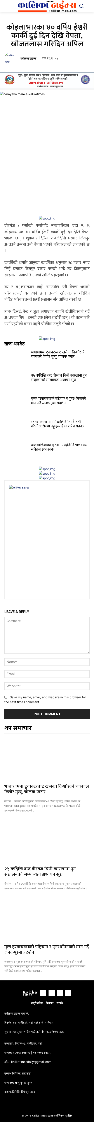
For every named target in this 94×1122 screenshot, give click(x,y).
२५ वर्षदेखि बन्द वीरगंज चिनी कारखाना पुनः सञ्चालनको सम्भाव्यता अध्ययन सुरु (59, 377)
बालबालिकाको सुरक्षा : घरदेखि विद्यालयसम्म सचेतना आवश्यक (60, 447)
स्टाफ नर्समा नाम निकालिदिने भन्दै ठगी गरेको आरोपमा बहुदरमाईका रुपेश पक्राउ (57, 424)
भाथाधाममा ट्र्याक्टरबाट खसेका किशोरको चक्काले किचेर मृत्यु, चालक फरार (57, 354)
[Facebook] (43, 993)
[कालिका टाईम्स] (11, 58)
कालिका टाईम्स (28, 58)
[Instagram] (52, 993)
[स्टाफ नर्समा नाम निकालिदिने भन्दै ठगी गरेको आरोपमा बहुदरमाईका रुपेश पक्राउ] (17, 427)
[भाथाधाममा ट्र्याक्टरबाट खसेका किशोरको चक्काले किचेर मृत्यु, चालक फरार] (17, 357)
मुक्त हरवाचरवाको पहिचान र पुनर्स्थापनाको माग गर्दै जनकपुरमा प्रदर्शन (58, 401)
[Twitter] (60, 993)
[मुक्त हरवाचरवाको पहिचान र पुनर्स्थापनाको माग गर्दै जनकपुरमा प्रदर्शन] (17, 403)
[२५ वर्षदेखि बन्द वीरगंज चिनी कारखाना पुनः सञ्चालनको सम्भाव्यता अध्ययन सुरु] (17, 380)
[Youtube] (68, 993)
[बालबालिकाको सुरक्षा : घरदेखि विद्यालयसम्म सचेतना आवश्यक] (17, 450)
